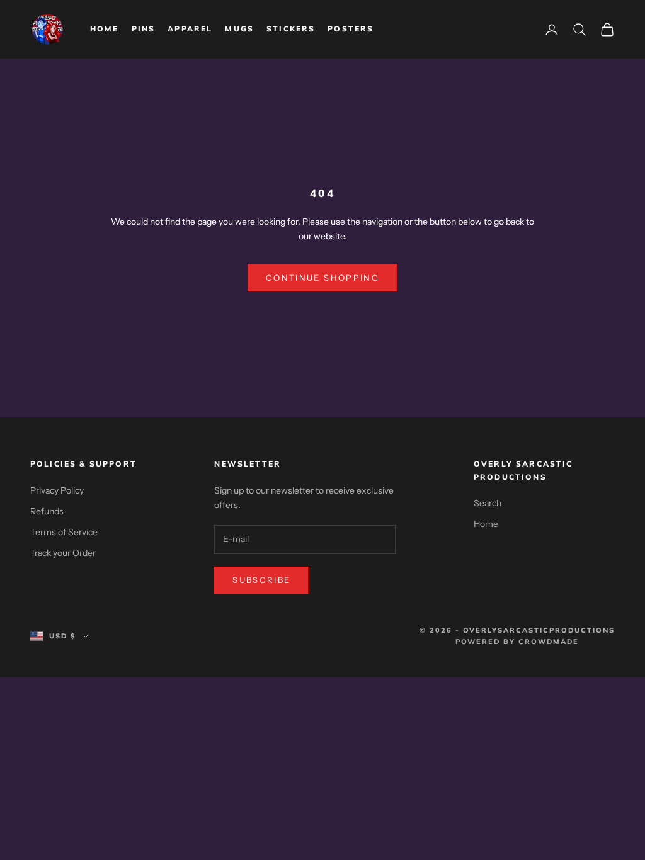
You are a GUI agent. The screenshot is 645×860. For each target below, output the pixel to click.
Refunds (47, 511)
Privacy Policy (57, 490)
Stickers (290, 28)
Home (104, 28)
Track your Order (63, 552)
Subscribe (261, 580)
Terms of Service (64, 532)
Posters (351, 28)
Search (487, 503)
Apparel (190, 28)
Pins (144, 28)
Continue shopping (322, 278)
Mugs (239, 28)
